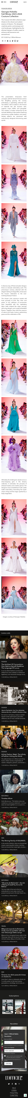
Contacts (13, 1090)
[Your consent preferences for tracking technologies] (25, 1095)
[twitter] (12, 41)
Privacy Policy (14, 1093)
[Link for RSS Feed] (19, 1084)
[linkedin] (10, 41)
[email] (2, 41)
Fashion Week (6, 8)
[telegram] (17, 41)
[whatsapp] (15, 41)
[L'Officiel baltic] (14, 2)
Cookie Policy (14, 1095)
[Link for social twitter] (9, 1084)
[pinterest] (7, 41)
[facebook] (5, 41)
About (14, 1088)
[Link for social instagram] (15, 1084)
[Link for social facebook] (12, 1084)
